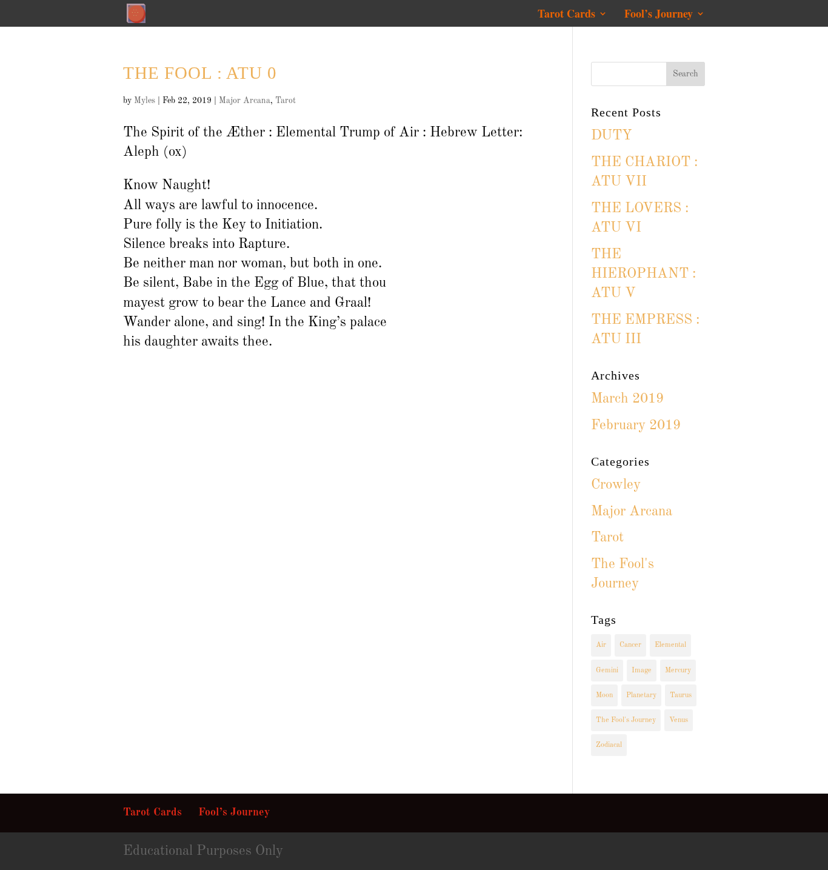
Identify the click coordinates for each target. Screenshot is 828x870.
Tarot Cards (566, 15)
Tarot (285, 100)
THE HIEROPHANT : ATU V (643, 273)
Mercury (678, 670)
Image (642, 670)
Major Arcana (244, 100)
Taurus (681, 695)
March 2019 (627, 399)
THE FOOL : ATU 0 (200, 72)
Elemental (670, 645)
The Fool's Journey (626, 720)
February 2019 (636, 425)
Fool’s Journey (658, 15)
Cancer (630, 645)
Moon (604, 695)
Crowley (616, 485)
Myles (144, 100)
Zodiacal (609, 745)
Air (601, 645)
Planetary (641, 695)
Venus (678, 720)
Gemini (607, 670)
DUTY (611, 135)
